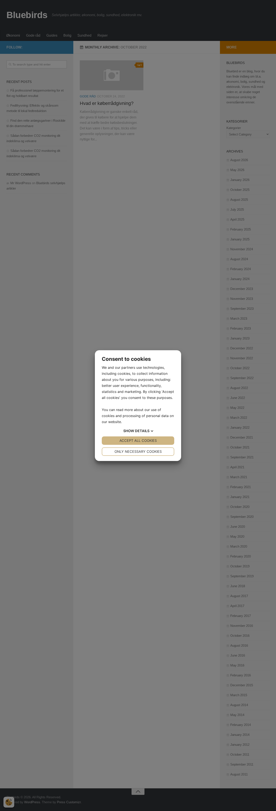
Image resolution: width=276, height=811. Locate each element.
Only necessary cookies (138, 451)
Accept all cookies (138, 440)
